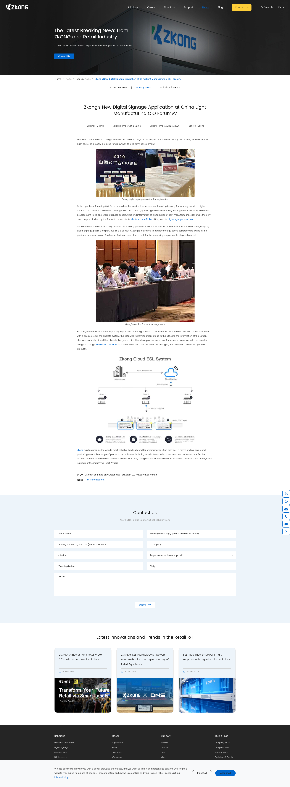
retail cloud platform (106, 344)
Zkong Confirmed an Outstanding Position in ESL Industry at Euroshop (121, 475)
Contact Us (241, 7)
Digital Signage (61, 747)
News (205, 7)
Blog (220, 7)
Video (163, 757)
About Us (169, 7)
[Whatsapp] (286, 501)
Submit (145, 605)
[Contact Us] (286, 523)
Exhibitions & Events (170, 87)
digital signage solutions (180, 219)
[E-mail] (286, 508)
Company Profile (222, 742)
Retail (114, 747)
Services (164, 742)
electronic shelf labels (142, 219)
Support (188, 7)
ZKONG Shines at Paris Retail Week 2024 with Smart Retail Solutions (80, 657)
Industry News (83, 79)
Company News (118, 87)
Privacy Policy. (61, 777)
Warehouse (117, 757)
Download (165, 747)
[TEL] (286, 516)
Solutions (132, 7)
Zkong (80, 450)
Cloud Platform (61, 752)
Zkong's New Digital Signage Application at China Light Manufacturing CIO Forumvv (138, 79)
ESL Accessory (60, 757)
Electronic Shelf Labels (64, 742)
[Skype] (286, 493)
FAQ (162, 752)
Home (58, 79)
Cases (151, 7)
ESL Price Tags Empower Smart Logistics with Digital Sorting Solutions (207, 657)
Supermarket (117, 742)
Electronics (116, 752)
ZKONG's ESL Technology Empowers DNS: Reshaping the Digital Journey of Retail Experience (145, 660)
